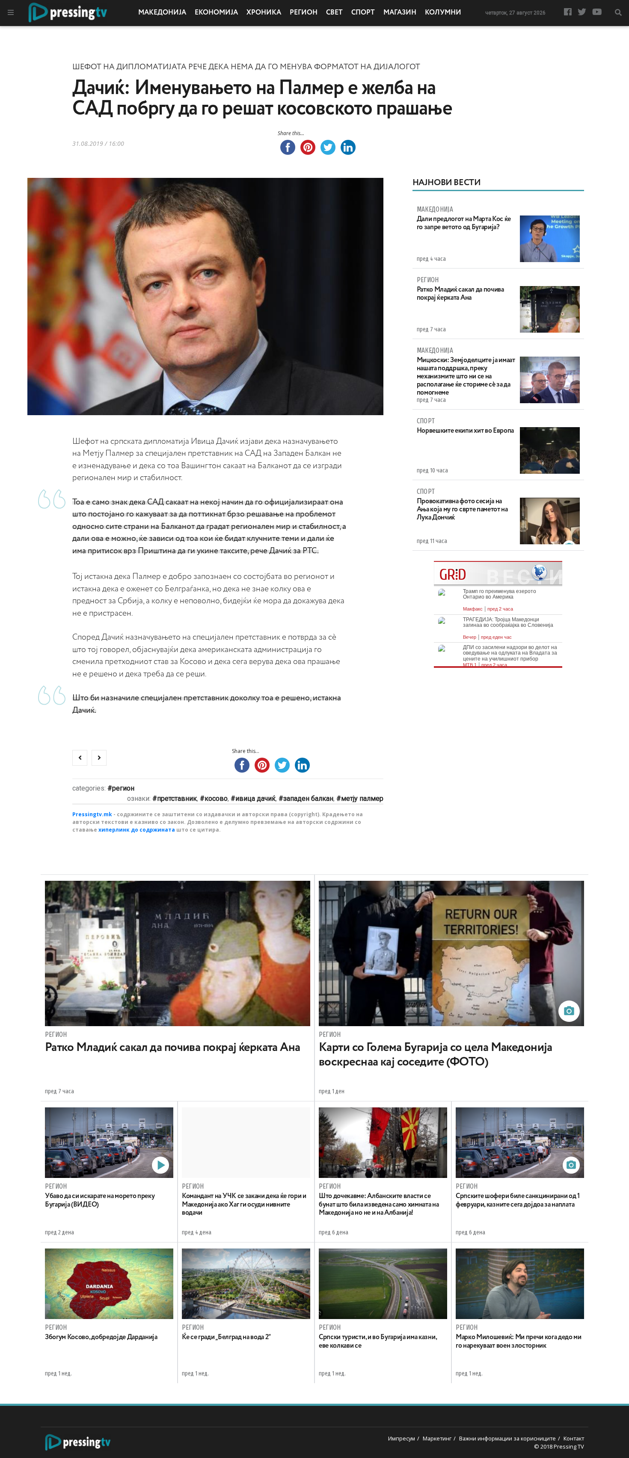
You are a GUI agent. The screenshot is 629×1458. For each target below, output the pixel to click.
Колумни (443, 12)
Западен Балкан (308, 798)
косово (216, 798)
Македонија (162, 12)
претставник (177, 798)
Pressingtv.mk (92, 814)
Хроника (263, 12)
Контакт (574, 1438)
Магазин (399, 12)
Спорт (363, 12)
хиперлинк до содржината (136, 829)
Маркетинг (437, 1438)
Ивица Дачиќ (255, 798)
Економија (216, 12)
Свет (334, 12)
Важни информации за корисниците (507, 1438)
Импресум (401, 1438)
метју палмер (362, 798)
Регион (303, 12)
